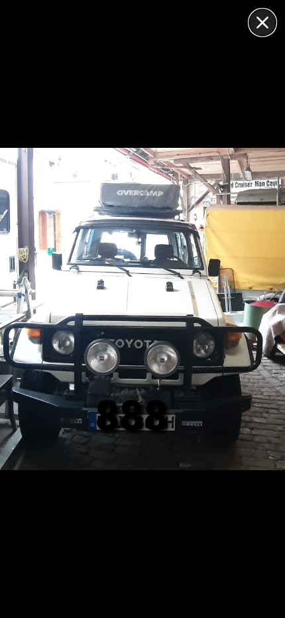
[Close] (262, 22)
